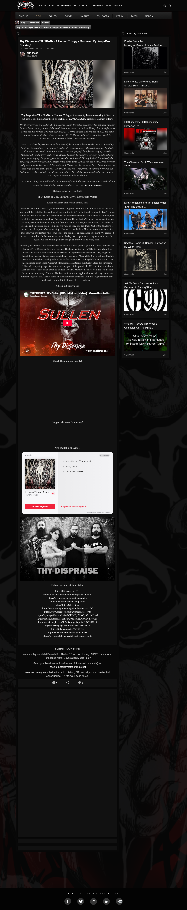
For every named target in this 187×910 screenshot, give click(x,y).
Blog (23, 22)
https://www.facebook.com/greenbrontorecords (67, 611)
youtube (84, 16)
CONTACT (84, 5)
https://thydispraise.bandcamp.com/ (67, 601)
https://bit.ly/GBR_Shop (67, 604)
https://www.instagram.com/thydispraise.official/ (67, 594)
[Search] (170, 5)
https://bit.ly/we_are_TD (67, 591)
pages (134, 16)
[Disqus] (67, 727)
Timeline (23, 16)
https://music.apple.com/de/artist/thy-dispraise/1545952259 (67, 622)
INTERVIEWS (64, 5)
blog (38, 16)
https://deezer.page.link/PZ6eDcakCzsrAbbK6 (67, 625)
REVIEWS (98, 5)
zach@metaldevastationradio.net (67, 666)
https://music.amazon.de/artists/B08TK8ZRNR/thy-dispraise (67, 618)
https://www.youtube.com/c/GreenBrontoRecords (67, 635)
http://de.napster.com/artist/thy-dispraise (67, 632)
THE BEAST (32, 53)
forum (119, 16)
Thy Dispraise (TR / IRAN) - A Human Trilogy (46, 115)
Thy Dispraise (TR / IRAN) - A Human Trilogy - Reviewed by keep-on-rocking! (53, 27)
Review (45, 22)
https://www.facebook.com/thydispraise (67, 597)
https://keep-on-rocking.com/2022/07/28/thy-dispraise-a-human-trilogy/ (77, 118)
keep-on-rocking (94, 115)
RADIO (42, 5)
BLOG (51, 5)
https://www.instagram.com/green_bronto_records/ (67, 608)
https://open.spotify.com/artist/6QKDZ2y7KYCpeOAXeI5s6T (67, 615)
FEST (108, 5)
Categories (34, 22)
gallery (53, 16)
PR (75, 5)
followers (103, 16)
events (68, 16)
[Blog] (18, 33)
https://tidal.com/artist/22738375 (67, 629)
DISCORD (119, 5)
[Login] (164, 5)
